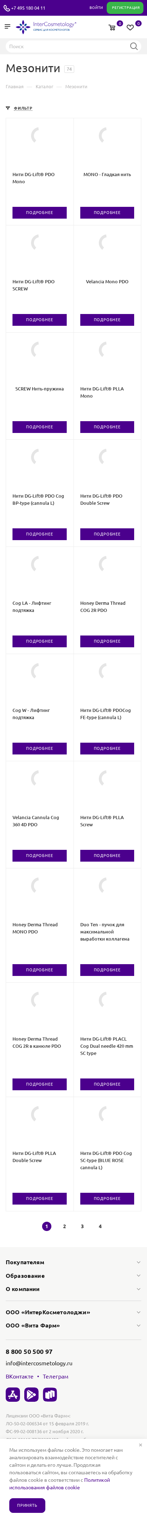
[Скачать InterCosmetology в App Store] (13, 1394)
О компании (23, 1289)
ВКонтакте (20, 1376)
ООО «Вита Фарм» (33, 1325)
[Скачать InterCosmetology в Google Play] (31, 1394)
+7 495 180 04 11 (28, 7)
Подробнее (39, 212)
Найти (134, 46)
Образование (25, 1275)
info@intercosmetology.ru (39, 1363)
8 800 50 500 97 (29, 1351)
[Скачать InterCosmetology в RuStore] (50, 1394)
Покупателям (25, 1262)
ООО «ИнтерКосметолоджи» (48, 1312)
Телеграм (56, 1376)
